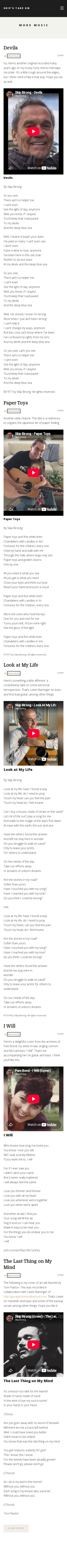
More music (14, 55)
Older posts (16, 1528)
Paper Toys (16, 403)
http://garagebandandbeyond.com (25, 1296)
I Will (9, 1026)
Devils (11, 47)
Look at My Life (21, 665)
